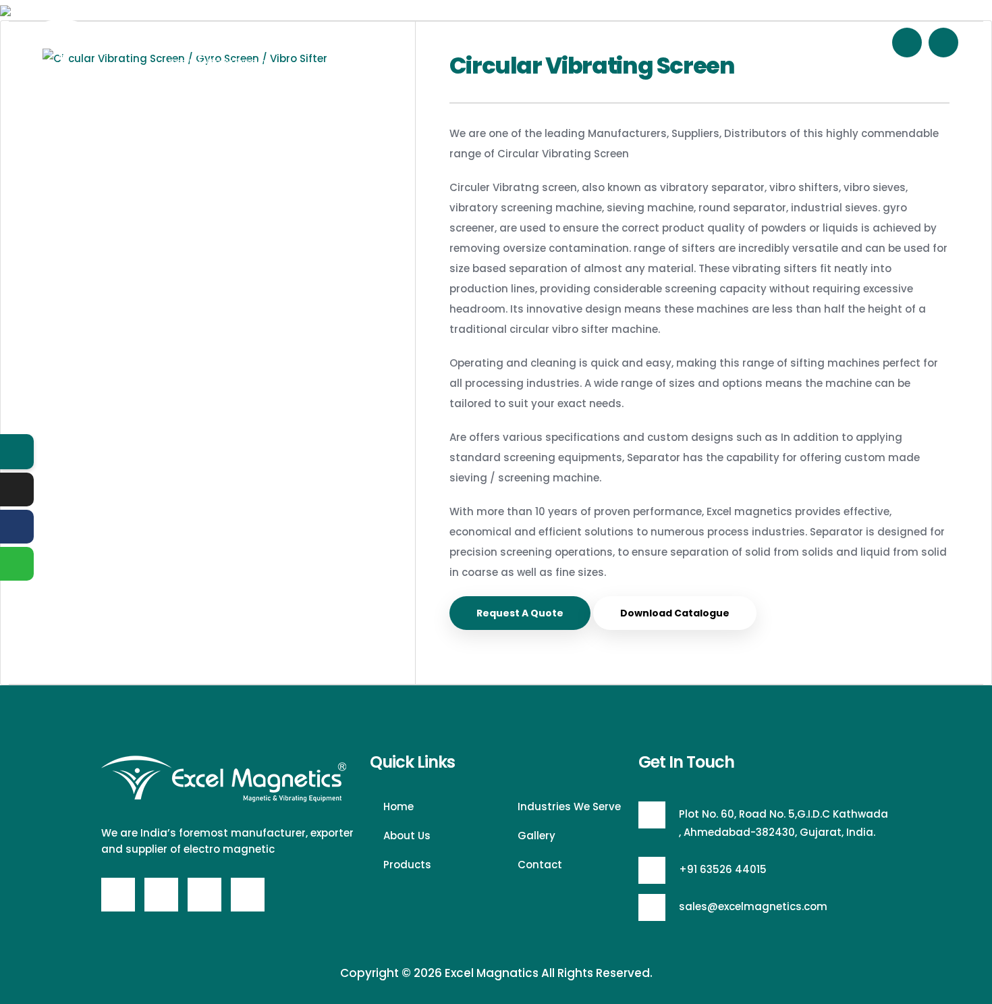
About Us (458, 42)
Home (396, 42)
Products (528, 42)
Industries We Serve (626, 42)
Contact (782, 42)
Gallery (719, 42)
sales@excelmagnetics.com (753, 906)
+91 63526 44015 (723, 869)
